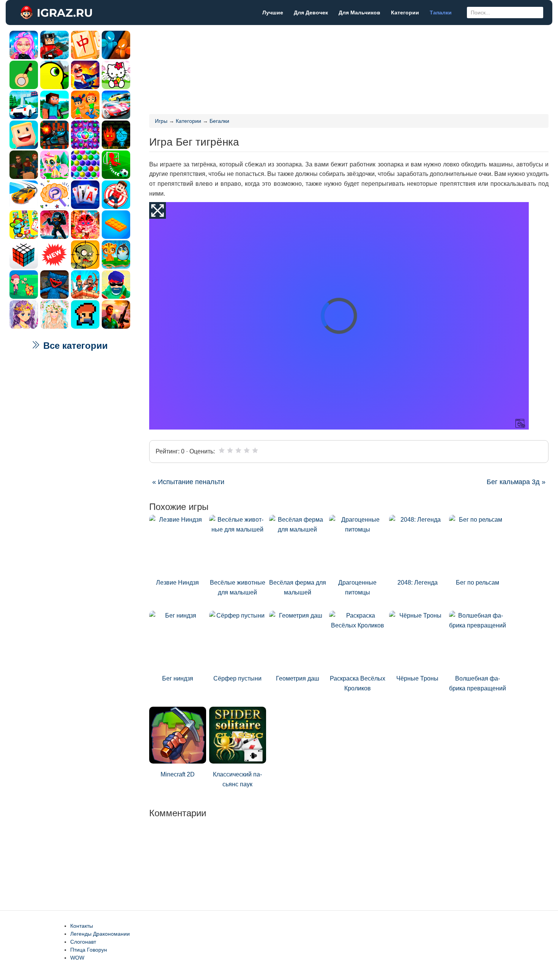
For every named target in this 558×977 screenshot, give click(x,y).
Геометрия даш (297, 678)
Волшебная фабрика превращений (477, 683)
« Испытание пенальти (188, 482)
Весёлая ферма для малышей (297, 587)
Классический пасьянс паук (237, 779)
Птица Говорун (88, 950)
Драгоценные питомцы (357, 587)
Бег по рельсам (477, 582)
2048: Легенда (417, 582)
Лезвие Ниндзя (177, 582)
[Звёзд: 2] (230, 450)
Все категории (74, 345)
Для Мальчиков (359, 12)
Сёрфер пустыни (237, 678)
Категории (405, 12)
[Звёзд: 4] (247, 450)
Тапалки (441, 12)
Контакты (81, 926)
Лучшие (272, 12)
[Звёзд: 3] (238, 450)
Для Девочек (311, 12)
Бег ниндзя (177, 678)
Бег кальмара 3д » (516, 482)
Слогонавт (83, 942)
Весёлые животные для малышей (237, 587)
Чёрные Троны (417, 678)
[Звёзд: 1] (221, 450)
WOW (77, 958)
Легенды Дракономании (100, 934)
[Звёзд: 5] (255, 450)
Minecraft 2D (178, 774)
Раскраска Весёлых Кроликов (357, 683)
